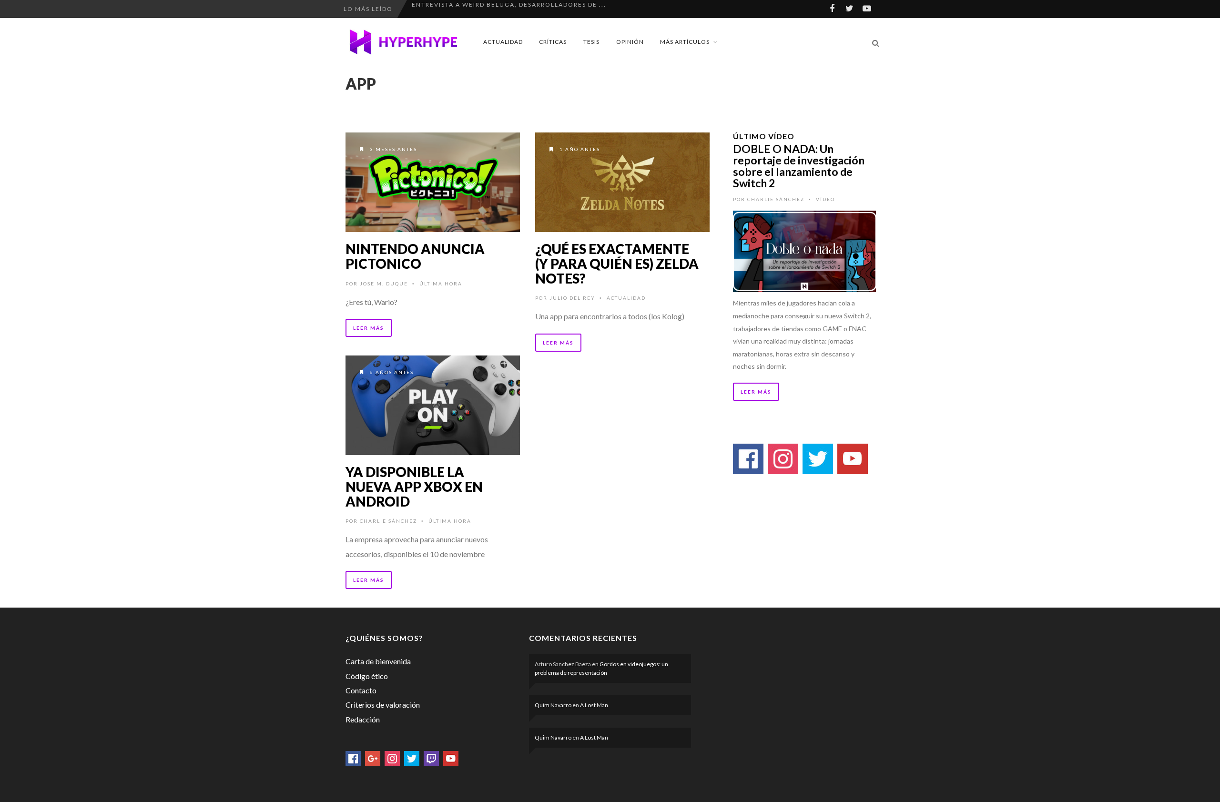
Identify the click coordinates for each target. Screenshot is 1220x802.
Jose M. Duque (384, 283)
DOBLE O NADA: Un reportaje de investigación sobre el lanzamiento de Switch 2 (798, 166)
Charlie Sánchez (388, 521)
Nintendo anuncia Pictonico (415, 256)
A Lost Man (594, 705)
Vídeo (825, 199)
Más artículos (685, 41)
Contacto (361, 690)
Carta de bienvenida (378, 661)
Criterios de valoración (383, 704)
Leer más (368, 328)
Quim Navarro (553, 705)
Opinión (630, 41)
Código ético (367, 675)
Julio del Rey (572, 298)
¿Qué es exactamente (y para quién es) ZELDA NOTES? (617, 263)
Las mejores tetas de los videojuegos (485, 8)
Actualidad (503, 41)
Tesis (591, 41)
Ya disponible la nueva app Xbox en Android (414, 486)
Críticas (553, 41)
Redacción (363, 719)
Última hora (440, 283)
